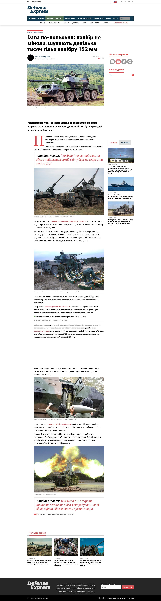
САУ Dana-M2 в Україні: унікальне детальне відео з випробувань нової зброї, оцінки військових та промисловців (67, 505)
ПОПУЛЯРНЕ (125, 143)
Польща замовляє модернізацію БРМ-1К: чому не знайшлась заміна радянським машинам (39, 562)
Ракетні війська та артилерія (64, 514)
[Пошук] (132, 18)
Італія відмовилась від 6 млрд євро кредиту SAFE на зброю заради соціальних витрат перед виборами (66, 563)
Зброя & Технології (38, 32)
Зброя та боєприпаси (44, 514)
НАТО (53, 514)
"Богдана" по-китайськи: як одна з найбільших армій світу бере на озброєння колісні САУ (69, 159)
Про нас (42, 23)
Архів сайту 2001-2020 (121, 23)
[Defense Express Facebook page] (122, 2)
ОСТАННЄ (113, 143)
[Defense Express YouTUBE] (126, 2)
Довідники (75, 23)
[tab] (113, 142)
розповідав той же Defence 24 (58, 307)
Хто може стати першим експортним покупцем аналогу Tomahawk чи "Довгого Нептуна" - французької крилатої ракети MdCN (120, 170)
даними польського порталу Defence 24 (69, 221)
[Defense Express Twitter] (129, 2)
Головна (29, 32)
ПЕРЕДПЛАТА (123, 598)
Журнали (66, 23)
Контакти (106, 23)
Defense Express (42, 57)
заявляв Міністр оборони (59, 424)
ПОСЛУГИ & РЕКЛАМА (113, 598)
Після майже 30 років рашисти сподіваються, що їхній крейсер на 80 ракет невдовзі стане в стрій (120, 196)
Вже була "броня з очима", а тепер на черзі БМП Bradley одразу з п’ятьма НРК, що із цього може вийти (120, 222)
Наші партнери (94, 23)
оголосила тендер (42, 331)
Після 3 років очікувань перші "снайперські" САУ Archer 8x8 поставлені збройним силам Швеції (90, 563)
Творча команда (54, 23)
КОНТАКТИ (131, 598)
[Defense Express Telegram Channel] (133, 2)
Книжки (84, 23)
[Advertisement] (96, 10)
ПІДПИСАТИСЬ (127, 587)
